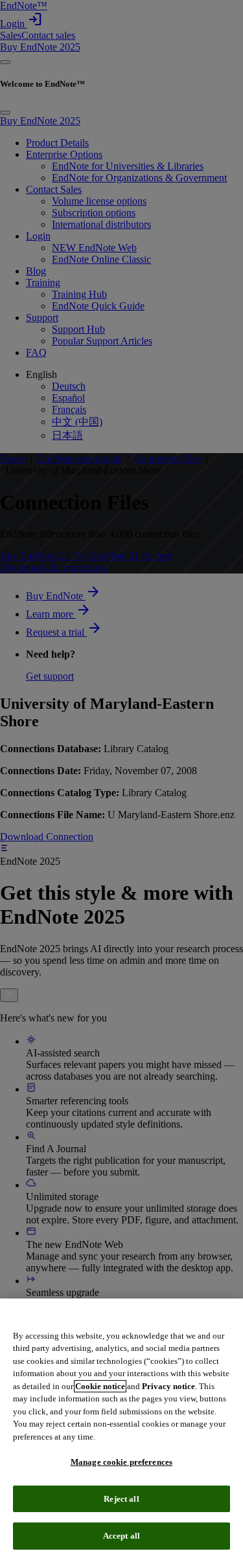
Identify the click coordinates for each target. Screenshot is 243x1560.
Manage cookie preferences (121, 1462)
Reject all (121, 1499)
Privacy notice (168, 1386)
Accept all (121, 1536)
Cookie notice (100, 1386)
